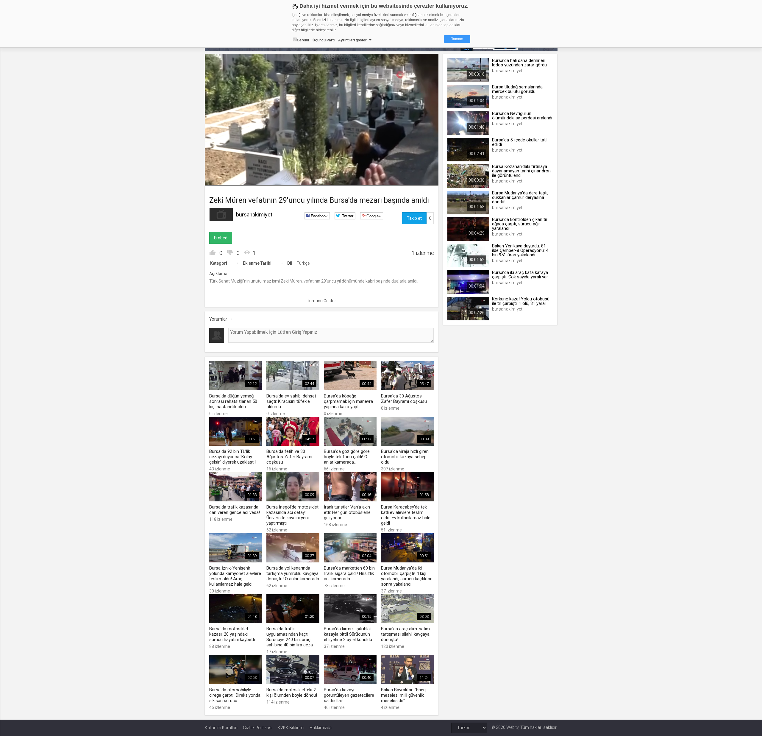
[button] (224, 178)
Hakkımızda (321, 727)
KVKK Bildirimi (291, 727)
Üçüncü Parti (324, 40)
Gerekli (303, 40)
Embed (220, 238)
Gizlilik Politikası (257, 727)
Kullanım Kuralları (221, 727)
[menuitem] (418, 178)
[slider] (321, 168)
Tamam (457, 39)
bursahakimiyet (254, 214)
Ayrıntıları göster (352, 40)
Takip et (414, 218)
